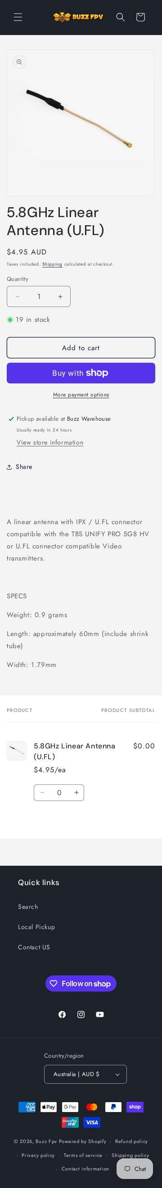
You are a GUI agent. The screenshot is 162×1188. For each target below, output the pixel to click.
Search (28, 906)
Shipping (52, 264)
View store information (50, 442)
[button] (18, 17)
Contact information (85, 1168)
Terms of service (83, 1155)
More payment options (81, 395)
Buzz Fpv (46, 1141)
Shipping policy (130, 1155)
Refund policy (131, 1141)
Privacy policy (38, 1155)
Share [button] (24, 466)
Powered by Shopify (83, 1141)
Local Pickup (36, 926)
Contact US (34, 947)
